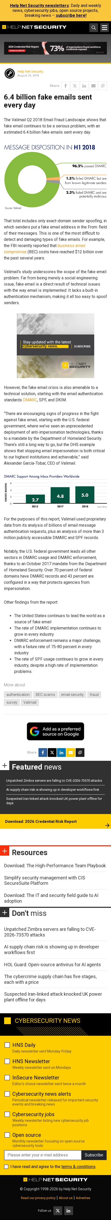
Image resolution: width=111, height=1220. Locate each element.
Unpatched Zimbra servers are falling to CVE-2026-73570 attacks (54, 780)
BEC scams (45, 695)
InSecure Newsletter (35, 1078)
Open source (26, 1135)
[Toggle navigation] (104, 27)
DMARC (30, 399)
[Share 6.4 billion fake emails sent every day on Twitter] (74, 85)
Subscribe (94, 1155)
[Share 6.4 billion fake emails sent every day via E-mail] (93, 85)
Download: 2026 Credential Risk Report (41, 821)
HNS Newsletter (31, 1061)
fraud (94, 695)
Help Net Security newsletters (39, 5)
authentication (18, 695)
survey (11, 702)
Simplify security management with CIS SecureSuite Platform (44, 880)
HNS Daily (23, 1045)
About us (66, 1198)
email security (72, 695)
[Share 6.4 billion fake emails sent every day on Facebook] (65, 85)
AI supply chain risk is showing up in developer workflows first (52, 790)
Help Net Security (30, 71)
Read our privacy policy (38, 1198)
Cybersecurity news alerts (41, 1094)
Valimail (29, 702)
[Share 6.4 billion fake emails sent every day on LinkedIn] (84, 85)
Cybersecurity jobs (33, 1114)
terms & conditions (78, 1166)
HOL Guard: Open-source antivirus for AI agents (52, 964)
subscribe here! (71, 15)
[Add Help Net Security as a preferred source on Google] (102, 85)
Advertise (83, 1198)
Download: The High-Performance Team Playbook (55, 865)
